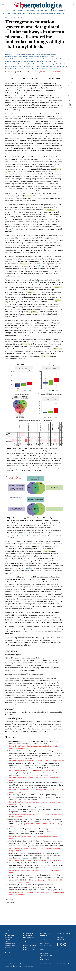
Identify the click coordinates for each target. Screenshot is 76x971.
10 (38, 282)
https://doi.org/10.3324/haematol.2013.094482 (27, 746)
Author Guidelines (28, 933)
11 (27, 555)
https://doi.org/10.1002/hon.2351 (21, 770)
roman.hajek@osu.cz (27, 670)
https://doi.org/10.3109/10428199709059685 (26, 761)
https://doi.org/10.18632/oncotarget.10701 (25, 790)
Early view (8, 937)
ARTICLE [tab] (9, 78)
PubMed (49, 746)
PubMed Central (56, 790)
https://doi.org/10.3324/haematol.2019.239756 (46, 72)
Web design (60, 937)
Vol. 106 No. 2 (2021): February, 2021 (14, 13)
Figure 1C (50, 209)
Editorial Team (10, 945)
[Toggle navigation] (3, 5)
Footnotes (9, 900)
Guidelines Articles (45, 945)
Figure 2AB (45, 356)
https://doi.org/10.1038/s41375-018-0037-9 (25, 814)
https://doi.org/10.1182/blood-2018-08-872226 (31, 824)
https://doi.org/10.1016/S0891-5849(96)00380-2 (27, 870)
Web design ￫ (18, 966)
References (9, 903)
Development (61, 939)
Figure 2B (58, 349)
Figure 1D (57, 287)
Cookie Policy (43, 953)
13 (12, 572)
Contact (8, 952)
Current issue (9, 935)
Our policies (9, 948)
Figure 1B (27, 196)
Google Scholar (22, 748)
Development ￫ (29, 966)
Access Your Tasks (28, 949)
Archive (7, 939)
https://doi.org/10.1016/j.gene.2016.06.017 (25, 860)
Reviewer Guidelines (29, 945)
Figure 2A (26, 344)
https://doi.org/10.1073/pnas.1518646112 (24, 802)
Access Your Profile (28, 947)
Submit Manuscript (28, 935)
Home (7, 933)
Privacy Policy (44, 959)
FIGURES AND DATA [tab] (30, 78)
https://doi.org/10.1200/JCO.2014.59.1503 (24, 848)
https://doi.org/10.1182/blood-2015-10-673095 (26, 836)
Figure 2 (46, 551)
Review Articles (44, 943)
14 (52, 593)
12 (28, 567)
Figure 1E (30, 292)
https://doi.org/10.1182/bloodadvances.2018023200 (28, 892)
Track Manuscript (28, 937)
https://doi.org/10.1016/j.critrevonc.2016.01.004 (27, 778)
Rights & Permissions (63, 933)
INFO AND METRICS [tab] (55, 78)
